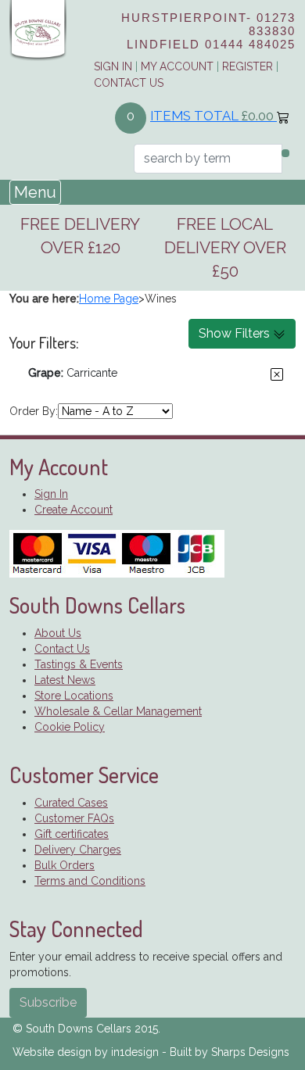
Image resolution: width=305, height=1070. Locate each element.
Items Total (212, 115)
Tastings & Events (78, 664)
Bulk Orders (64, 865)
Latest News (64, 680)
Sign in (113, 66)
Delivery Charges (77, 849)
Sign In (51, 494)
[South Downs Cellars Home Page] (37, 29)
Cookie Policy (69, 727)
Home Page (108, 298)
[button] (277, 374)
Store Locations (73, 695)
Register (247, 66)
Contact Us (128, 83)
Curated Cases (71, 802)
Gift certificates (71, 834)
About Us (57, 633)
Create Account (73, 509)
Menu (35, 192)
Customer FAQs (74, 818)
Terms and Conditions (89, 881)
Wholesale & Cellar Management (118, 711)
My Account (177, 66)
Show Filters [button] (236, 333)
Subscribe (48, 1002)
